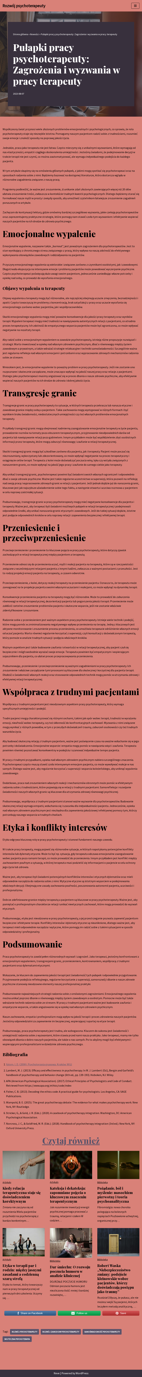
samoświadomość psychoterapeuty (102, 1331)
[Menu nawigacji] (135, 6)
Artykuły (7, 1182)
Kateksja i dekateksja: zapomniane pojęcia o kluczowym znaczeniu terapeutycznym (68, 1195)
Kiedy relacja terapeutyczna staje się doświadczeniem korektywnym (22, 1195)
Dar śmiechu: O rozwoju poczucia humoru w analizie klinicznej (70, 1271)
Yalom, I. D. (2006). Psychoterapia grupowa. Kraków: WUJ (39, 1064)
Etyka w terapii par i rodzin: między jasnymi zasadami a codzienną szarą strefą (22, 1272)
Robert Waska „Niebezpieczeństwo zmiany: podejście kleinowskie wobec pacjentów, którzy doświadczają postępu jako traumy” (115, 1278)
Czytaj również (71, 1140)
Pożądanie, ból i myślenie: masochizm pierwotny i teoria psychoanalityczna (115, 1195)
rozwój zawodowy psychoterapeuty (60, 1331)
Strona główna (20, 34)
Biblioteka (102, 1182)
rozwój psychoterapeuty (24, 1331)
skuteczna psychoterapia (17, 1339)
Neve (57, 1373)
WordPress (82, 1373)
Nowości (34, 34)
